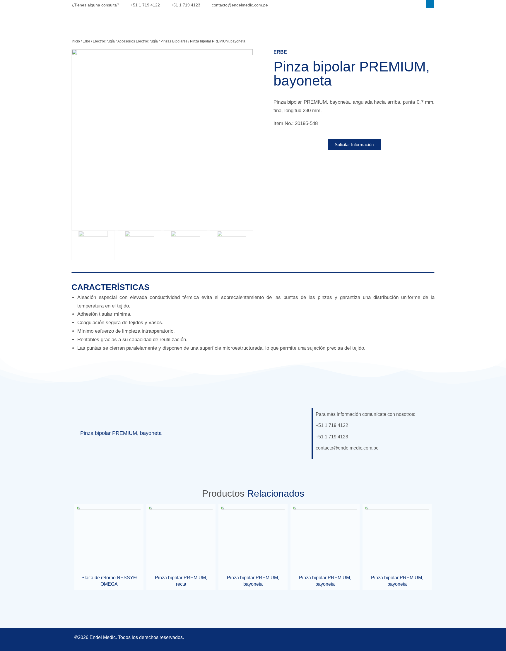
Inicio (75, 41)
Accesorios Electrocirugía (137, 41)
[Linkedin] (430, 4)
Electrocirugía (104, 41)
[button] (299, 433)
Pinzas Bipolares (173, 41)
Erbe (86, 41)
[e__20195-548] (162, 139)
